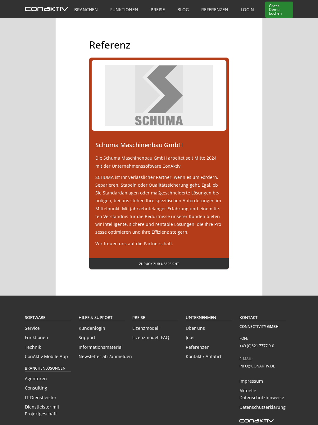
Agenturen (36, 378)
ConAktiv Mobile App (46, 356)
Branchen (86, 9)
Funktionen (124, 9)
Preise (158, 9)
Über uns (195, 328)
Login (247, 9)
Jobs (190, 337)
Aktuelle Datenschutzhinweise (261, 394)
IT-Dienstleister (41, 397)
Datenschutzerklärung (262, 407)
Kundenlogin (92, 328)
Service (32, 328)
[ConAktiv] (46, 9)
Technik (33, 347)
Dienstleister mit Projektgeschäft (42, 410)
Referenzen (214, 9)
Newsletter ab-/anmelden (105, 356)
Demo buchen (275, 9)
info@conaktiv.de (257, 366)
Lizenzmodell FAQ (150, 337)
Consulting (36, 388)
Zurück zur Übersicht (159, 263)
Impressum (251, 381)
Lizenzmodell (146, 328)
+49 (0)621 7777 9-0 (256, 345)
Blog (183, 9)
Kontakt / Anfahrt (203, 356)
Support (87, 337)
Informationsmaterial (101, 347)
